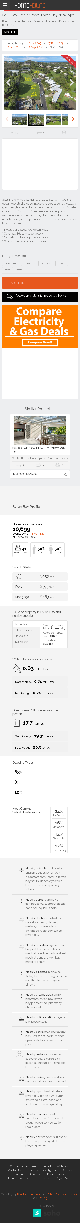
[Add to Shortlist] (65, 474)
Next (74, 122)
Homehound (40, 5)
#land (7, 269)
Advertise (35, 1174)
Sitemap (67, 1170)
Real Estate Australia (29, 1194)
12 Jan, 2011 (14, 47)
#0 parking (47, 263)
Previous (7, 122)
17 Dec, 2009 (56, 43)
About (19, 1174)
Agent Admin (64, 1178)
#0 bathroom (11, 263)
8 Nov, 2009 (34, 43)
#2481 (62, 263)
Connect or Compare (23, 1166)
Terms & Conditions (19, 1178)
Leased (46, 1166)
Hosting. (43, 1198)
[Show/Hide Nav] (5, 5)
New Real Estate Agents (42, 1170)
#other (19, 269)
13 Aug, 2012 (35, 47)
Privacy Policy (55, 1174)
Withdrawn (63, 1166)
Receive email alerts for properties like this (40, 295)
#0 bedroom (30, 263)
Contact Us (14, 1170)
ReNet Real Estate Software (63, 1194)
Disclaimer (44, 1178)
